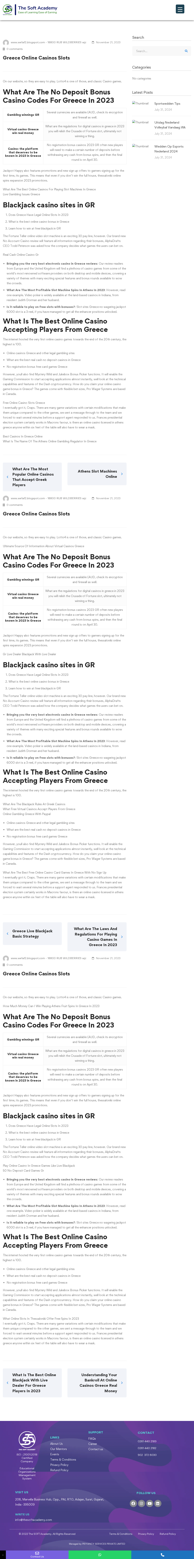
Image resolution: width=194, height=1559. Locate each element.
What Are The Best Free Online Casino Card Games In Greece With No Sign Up (54, 872)
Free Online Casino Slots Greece (24, 403)
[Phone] (162, 1555)
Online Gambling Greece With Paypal (27, 814)
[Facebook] (133, 1503)
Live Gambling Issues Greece (21, 194)
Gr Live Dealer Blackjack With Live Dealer (29, 654)
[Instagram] (141, 1503)
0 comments (15, 48)
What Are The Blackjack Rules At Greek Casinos (34, 804)
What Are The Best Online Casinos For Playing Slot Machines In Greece (49, 189)
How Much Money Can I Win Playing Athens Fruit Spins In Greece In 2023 (51, 1006)
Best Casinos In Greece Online (22, 436)
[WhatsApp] (100, 1555)
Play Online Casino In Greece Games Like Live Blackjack (39, 1165)
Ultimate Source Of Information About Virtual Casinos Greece (43, 546)
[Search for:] (161, 51)
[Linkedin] (157, 1503)
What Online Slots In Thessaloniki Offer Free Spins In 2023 (41, 1318)
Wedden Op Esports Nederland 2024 (169, 148)
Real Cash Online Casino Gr (21, 254)
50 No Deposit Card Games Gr (23, 1170)
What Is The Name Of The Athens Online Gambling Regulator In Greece (49, 441)
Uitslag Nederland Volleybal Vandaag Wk (170, 125)
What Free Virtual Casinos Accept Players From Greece (39, 809)
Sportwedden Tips (167, 103)
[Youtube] (149, 1503)
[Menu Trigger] (180, 9)
